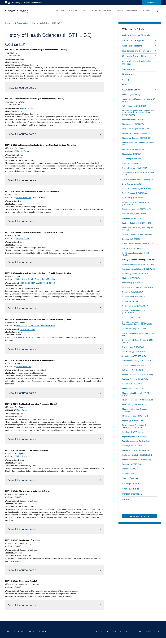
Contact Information (132, 493)
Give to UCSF (151, 3)
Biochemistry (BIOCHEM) (132, 119)
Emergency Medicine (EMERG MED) (136, 209)
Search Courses (130, 478)
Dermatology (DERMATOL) (133, 198)
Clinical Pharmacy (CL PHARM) (134, 168)
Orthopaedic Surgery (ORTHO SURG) (137, 361)
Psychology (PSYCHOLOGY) (134, 436)
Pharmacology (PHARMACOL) (134, 404)
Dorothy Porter (22, 151)
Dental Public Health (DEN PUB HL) (136, 188)
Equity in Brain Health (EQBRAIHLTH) (137, 223)
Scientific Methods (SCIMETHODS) (136, 459)
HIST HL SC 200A (27, 108)
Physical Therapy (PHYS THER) (135, 416)
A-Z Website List (152, 632)
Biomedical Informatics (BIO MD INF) (137, 133)
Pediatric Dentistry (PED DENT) (135, 379)
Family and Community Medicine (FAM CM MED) (137, 228)
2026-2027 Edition (135, 29)
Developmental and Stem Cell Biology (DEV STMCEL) (137, 203)
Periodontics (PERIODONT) (133, 388)
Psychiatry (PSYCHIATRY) (133, 432)
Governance (128, 74)
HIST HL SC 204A (27, 329)
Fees (124, 84)
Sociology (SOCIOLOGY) (132, 464)
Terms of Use (138, 632)
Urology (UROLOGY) (130, 473)
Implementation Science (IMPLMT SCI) (138, 264)
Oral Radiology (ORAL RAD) (133, 351)
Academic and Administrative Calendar (136, 62)
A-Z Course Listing (20, 23)
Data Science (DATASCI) (132, 184)
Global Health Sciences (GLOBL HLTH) (137, 243)
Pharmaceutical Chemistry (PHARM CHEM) (136, 394)
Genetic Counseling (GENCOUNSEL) (137, 234)
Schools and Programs (101, 10)
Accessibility (112, 632)
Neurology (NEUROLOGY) (132, 292)
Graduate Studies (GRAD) (132, 248)
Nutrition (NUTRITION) (131, 317)
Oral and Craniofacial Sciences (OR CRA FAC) (138, 334)
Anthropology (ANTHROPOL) (134, 106)
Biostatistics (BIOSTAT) (131, 154)
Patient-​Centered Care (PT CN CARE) (137, 374)
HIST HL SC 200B (47, 283)
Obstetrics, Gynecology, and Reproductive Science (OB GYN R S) (137, 323)
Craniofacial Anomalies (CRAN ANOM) (137, 179)
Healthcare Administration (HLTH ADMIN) (135, 254)
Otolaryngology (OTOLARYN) (134, 365)
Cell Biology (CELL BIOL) (132, 158)
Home (7, 23)
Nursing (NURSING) (130, 301)
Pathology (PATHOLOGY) (132, 370)
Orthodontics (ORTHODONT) (134, 356)
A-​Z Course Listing (131, 89)
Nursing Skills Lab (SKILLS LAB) (135, 306)
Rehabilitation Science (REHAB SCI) (136, 450)
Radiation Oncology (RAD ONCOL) (136, 441)
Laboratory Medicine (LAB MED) (135, 273)
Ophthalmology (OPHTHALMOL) (135, 329)
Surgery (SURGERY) (130, 469)
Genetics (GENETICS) (131, 239)
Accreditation (128, 69)
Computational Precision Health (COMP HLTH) (138, 173)
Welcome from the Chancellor (136, 35)
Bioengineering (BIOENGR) (133, 124)
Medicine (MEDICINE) (131, 278)
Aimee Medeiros (23, 197)
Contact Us (100, 632)
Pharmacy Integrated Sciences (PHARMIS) (134, 410)
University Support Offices (127, 10)
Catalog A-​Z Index (131, 488)
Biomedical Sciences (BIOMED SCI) (136, 138)
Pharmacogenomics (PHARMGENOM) (137, 400)
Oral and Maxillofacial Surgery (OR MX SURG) (137, 341)
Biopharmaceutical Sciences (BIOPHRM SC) (138, 143)
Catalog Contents (130, 483)
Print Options (140, 516)
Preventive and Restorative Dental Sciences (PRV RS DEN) (136, 426)
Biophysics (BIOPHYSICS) (133, 149)
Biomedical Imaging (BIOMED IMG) (136, 129)
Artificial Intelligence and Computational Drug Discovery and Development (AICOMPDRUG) (138, 112)
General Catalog (16, 11)
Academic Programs (77, 10)
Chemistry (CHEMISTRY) (132, 163)
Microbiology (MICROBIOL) (133, 283)
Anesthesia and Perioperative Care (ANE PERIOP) (138, 100)
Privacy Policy (124, 632)
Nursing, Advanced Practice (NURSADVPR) (133, 311)
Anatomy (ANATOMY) (131, 94)
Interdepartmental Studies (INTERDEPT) (138, 269)
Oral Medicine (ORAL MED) (133, 347)
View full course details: (22, 87)
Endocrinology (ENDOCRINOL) (134, 214)
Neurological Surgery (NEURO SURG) (137, 287)
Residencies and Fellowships (136, 50)
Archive (146, 10)
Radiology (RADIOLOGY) (132, 446)
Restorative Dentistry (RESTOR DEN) (137, 455)
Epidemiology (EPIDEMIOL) (133, 218)
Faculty (125, 79)
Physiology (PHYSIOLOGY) (133, 420)
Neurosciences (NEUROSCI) (133, 296)
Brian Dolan (21, 279)
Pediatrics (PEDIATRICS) (132, 384)
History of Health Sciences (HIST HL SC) (138, 260)
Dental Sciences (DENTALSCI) (134, 193)
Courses (60, 10)
